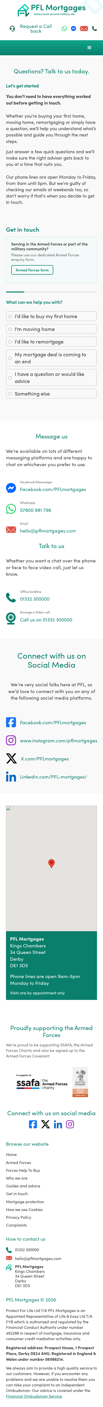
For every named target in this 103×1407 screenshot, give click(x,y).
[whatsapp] (64, 28)
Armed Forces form (32, 269)
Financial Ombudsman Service (34, 1396)
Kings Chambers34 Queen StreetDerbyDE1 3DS (30, 1276)
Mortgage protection (25, 1201)
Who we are (17, 1178)
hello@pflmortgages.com (38, 1258)
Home (11, 1154)
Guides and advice (23, 1185)
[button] (89, 47)
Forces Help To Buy (23, 1170)
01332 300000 (27, 1249)
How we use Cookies (24, 1209)
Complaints (16, 1225)
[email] (84, 28)
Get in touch (17, 1193)
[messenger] (73, 28)
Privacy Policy (18, 1217)
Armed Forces (18, 1162)
